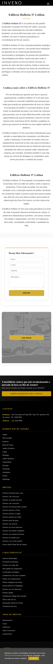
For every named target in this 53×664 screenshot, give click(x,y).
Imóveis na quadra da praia (12, 500)
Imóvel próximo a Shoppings (12, 586)
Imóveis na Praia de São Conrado (14, 507)
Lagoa (4, 452)
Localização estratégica (10, 572)
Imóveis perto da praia (10, 520)
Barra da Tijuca (7, 445)
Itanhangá (5, 479)
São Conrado (7, 438)
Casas (4, 624)
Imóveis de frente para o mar (12, 493)
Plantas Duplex (7, 593)
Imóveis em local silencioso (12, 527)
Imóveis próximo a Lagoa (11, 514)
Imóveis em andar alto (10, 565)
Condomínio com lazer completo (14, 575)
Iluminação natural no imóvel (12, 603)
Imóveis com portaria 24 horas (13, 534)
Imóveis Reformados (9, 558)
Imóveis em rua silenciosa (11, 589)
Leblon (4, 435)
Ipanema (5, 441)
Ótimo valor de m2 (9, 599)
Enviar (26, 293)
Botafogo (5, 455)
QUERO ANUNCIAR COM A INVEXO (26, 394)
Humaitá (5, 465)
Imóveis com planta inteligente (13, 531)
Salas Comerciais (8, 630)
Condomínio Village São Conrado (14, 596)
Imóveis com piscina (9, 524)
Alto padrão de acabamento (12, 569)
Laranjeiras (6, 472)
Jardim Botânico (8, 459)
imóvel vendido (11, 388)
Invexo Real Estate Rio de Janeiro (14, 544)
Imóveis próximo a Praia (11, 510)
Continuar (33, 658)
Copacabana (6, 462)
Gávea (4, 476)
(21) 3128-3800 (17, 421)
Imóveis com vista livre (10, 503)
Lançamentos (7, 634)
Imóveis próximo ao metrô (11, 517)
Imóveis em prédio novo (11, 538)
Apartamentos (7, 620)
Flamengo (5, 469)
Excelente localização (10, 562)
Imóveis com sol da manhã (12, 541)
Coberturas (6, 627)
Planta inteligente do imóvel (12, 582)
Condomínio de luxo (9, 606)
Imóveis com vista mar (10, 496)
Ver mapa (26, 338)
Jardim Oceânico (8, 448)
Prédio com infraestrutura (11, 579)
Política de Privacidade (12, 655)
